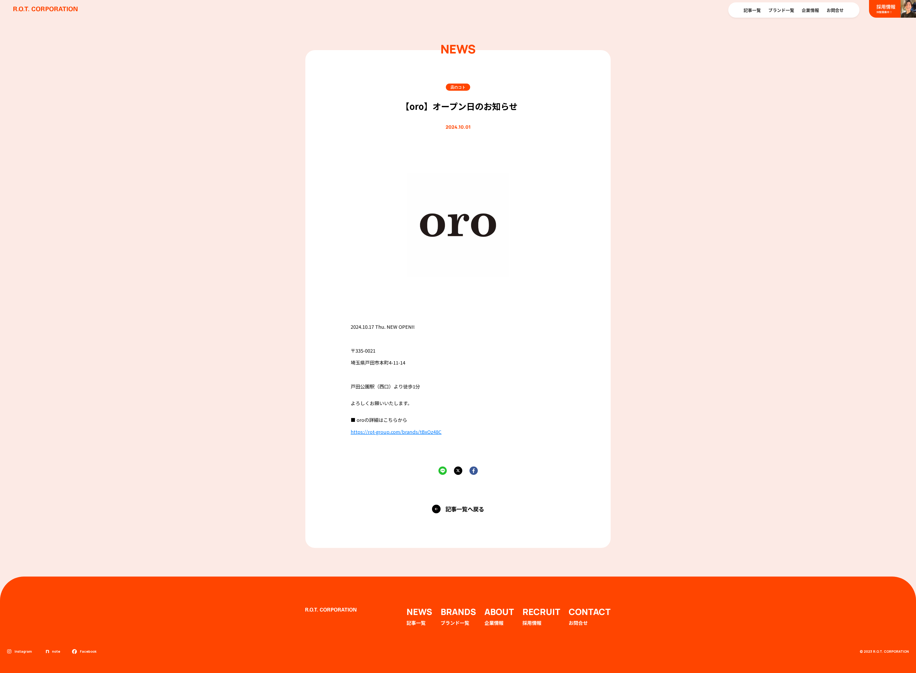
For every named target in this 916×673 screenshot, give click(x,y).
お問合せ (835, 10)
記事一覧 (752, 10)
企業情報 (810, 10)
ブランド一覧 (781, 10)
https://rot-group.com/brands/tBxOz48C (396, 431)
